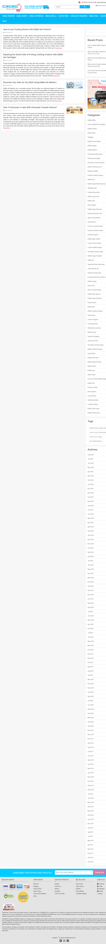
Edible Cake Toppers (94, 294)
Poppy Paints (92, 302)
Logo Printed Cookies (94, 243)
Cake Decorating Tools (95, 213)
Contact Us (58, 886)
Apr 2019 (90, 764)
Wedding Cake (92, 188)
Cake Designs (92, 205)
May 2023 (91, 620)
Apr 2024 (90, 573)
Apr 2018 (90, 806)
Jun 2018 (91, 798)
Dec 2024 (91, 539)
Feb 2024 (91, 582)
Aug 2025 (91, 505)
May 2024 (91, 569)
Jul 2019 (90, 751)
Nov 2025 (91, 493)
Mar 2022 (91, 645)
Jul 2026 (90, 459)
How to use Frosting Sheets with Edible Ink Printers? (27, 29)
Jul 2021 (90, 675)
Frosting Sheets (93, 324)
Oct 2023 (90, 599)
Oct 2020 (90, 692)
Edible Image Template (95, 256)
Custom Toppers (93, 319)
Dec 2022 (91, 628)
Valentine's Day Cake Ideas (96, 264)
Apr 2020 (90, 713)
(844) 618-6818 (89, 2)
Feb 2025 (91, 531)
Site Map (57, 891)
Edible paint (91, 307)
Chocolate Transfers (78, 16)
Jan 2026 (91, 484)
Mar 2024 (91, 577)
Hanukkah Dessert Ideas (95, 251)
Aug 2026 (91, 455)
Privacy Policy (37, 888)
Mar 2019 (91, 768)
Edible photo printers (94, 328)
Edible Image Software (95, 209)
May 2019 (91, 760)
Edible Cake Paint (93, 357)
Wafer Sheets (92, 366)
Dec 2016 (91, 862)
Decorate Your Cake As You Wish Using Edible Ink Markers (29, 82)
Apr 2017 (90, 845)
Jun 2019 (91, 756)
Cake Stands (92, 222)
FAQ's (35, 896)
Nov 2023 (91, 594)
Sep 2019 (91, 743)
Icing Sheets (91, 353)
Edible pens (91, 370)
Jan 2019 (91, 773)
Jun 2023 (91, 616)
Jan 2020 (91, 726)
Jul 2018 (90, 794)
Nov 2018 (91, 777)
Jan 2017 (91, 857)
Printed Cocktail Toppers (95, 175)
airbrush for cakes (96, 437)
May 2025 (91, 518)
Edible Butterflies (93, 400)
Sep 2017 (91, 832)
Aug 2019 (91, 747)
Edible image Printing (94, 362)
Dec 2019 (91, 730)
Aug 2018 (91, 790)
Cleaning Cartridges (94, 158)
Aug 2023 (91, 607)
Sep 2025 (91, 501)
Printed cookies (92, 387)
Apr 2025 (90, 522)
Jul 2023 (90, 611)
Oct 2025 (90, 497)
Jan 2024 (91, 586)
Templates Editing (81, 893)
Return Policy (37, 891)
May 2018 (91, 802)
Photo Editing (80, 891)
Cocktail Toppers (93, 235)
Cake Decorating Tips (94, 273)
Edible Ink (91, 260)
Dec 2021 (91, 654)
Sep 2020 (91, 696)
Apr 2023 (90, 624)
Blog (4, 21)
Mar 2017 (91, 849)
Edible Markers (92, 150)
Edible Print (91, 179)
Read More (58, 48)
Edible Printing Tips (94, 413)
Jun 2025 (91, 514)
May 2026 (91, 467)
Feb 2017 (91, 853)
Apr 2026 (90, 471)
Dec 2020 (91, 683)
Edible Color (91, 201)
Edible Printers (8, 16)
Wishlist (78, 888)
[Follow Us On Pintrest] (68, 940)
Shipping (36, 886)
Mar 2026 (91, 476)
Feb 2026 (91, 480)
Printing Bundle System (95, 154)
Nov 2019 (91, 734)
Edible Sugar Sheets (94, 239)
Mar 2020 (91, 717)
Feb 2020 (91, 722)
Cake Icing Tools (93, 341)
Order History (80, 886)
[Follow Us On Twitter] (61, 940)
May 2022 (91, 641)
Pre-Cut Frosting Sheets (95, 226)
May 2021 (91, 679)
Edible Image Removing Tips (96, 184)
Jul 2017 (90, 836)
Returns (57, 888)
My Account (79, 884)
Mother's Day (92, 332)
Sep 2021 (91, 667)
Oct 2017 (90, 828)
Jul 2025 (90, 510)
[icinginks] (12, 7)
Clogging (90, 137)
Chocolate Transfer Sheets (96, 162)
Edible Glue (91, 383)
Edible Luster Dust (93, 196)
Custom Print (63, 16)
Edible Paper (92, 133)
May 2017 (91, 840)
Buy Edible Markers (96, 441)
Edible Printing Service (95, 167)
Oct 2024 (90, 548)
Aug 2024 (91, 556)
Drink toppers (92, 391)
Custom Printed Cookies (95, 230)
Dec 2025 (91, 488)
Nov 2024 (91, 544)
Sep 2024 (91, 552)
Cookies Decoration (94, 192)
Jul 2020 (90, 700)
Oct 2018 (90, 781)
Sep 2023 (91, 603)
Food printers (92, 396)
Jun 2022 (91, 637)
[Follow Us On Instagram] (64, 940)
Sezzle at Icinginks (93, 336)
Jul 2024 (90, 561)
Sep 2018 (91, 785)
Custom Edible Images (95, 247)
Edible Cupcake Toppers (95, 311)
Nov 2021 (91, 658)
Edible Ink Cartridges (94, 141)
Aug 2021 (91, 671)
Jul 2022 (90, 633)
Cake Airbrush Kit (93, 268)
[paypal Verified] (23, 897)
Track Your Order (60, 893)
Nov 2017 (91, 823)
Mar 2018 (91, 811)
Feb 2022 (91, 650)
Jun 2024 (91, 565)
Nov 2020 (91, 688)
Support (57, 884)
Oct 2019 (90, 739)
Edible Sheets (22, 16)
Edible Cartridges (36, 16)
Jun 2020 (91, 705)
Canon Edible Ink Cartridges (96, 124)
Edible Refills (50, 16)
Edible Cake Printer (94, 408)
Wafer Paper (92, 374)
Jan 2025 (91, 535)
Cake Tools (91, 285)
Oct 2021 (90, 662)
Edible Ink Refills (93, 171)
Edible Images (92, 145)
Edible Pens (93, 16)
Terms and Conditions (39, 893)
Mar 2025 (91, 527)
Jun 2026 (91, 463)
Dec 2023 (91, 590)
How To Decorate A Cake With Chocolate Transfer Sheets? (30, 107)
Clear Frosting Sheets (94, 290)
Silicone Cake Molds (94, 218)
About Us (36, 884)
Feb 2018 (91, 815)
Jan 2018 (91, 819)
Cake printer (91, 315)
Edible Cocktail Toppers (95, 349)
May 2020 (91, 709)
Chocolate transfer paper (96, 345)
